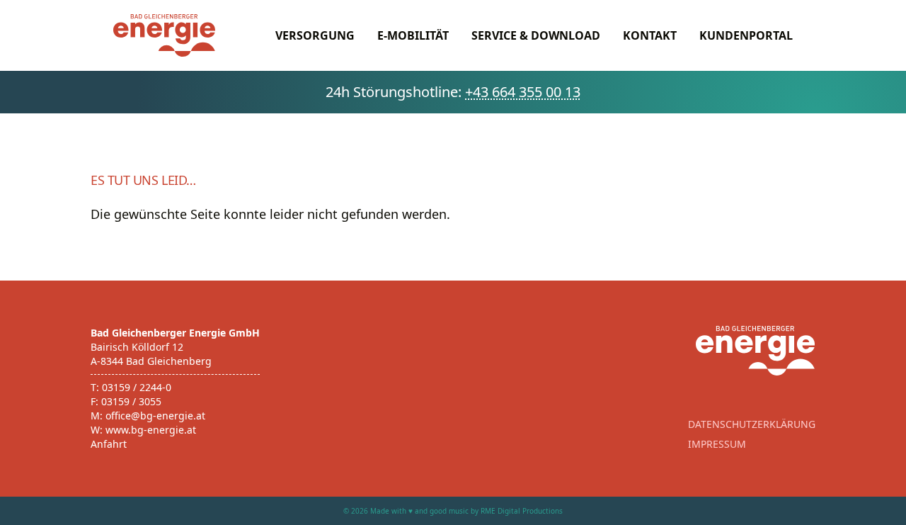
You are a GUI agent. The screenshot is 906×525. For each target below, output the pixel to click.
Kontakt (650, 35)
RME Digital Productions (522, 511)
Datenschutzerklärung (751, 424)
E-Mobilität (413, 35)
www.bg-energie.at (150, 429)
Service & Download (535, 35)
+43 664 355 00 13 (522, 91)
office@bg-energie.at (155, 415)
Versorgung (315, 35)
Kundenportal (746, 35)
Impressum (717, 444)
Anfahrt (109, 444)
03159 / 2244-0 (136, 387)
